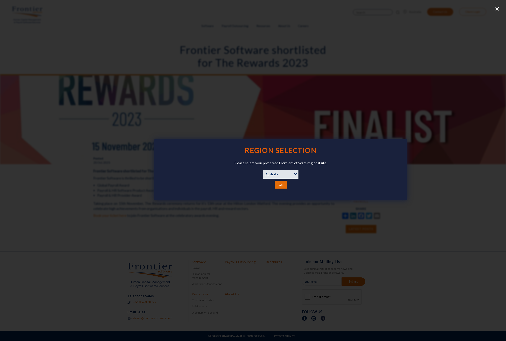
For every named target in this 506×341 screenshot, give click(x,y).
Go (281, 184)
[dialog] (253, 169)
